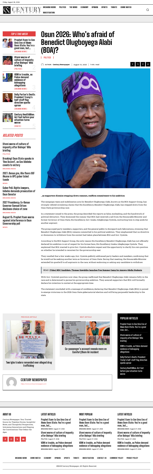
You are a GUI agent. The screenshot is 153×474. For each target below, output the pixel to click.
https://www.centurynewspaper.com (33, 384)
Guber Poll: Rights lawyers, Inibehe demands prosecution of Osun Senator (19, 191)
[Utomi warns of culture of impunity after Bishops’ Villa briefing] (8, 60)
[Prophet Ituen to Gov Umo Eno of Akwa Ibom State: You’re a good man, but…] (8, 43)
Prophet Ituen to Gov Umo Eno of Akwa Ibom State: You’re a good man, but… (24, 44)
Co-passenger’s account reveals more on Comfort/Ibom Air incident (86, 350)
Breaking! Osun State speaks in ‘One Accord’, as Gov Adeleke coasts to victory (18, 162)
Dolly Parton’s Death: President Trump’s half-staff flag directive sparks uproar (24, 100)
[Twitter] (138, 64)
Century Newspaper (61, 65)
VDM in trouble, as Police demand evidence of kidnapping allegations (23, 80)
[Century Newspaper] (43, 64)
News (5, 183)
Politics (18, 69)
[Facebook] (132, 64)
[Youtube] (23, 439)
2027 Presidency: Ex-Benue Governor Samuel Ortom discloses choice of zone (16, 206)
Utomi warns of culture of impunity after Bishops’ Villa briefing (23, 61)
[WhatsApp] (148, 64)
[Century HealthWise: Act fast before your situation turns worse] (8, 117)
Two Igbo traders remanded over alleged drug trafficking (29, 364)
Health (17, 126)
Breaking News (20, 51)
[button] (147, 9)
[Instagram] (11, 439)
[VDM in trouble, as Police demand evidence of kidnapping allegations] (8, 77)
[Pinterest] (143, 64)
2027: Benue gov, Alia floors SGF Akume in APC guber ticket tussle (18, 176)
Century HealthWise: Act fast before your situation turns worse (24, 118)
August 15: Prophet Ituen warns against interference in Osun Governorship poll (18, 220)
